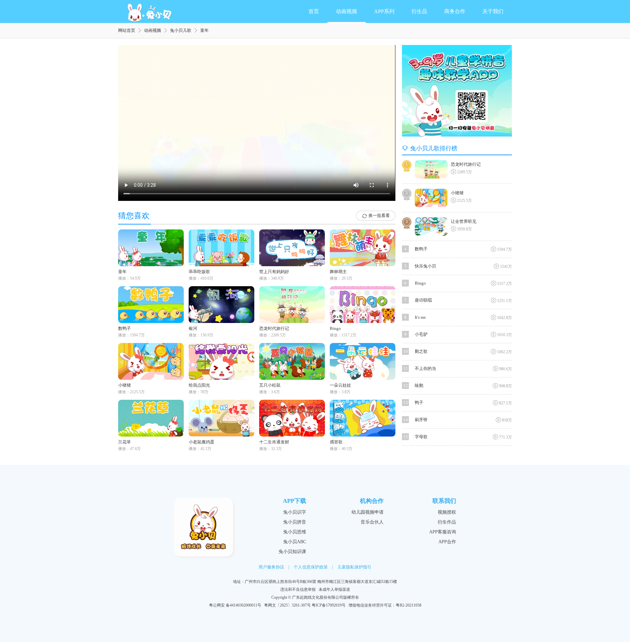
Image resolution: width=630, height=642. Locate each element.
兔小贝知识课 (292, 551)
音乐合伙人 (372, 522)
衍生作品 (447, 522)
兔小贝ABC (294, 541)
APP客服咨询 (442, 531)
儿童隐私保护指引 (354, 567)
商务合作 (454, 11)
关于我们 (492, 11)
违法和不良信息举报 (298, 589)
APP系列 (384, 11)
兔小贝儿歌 (180, 30)
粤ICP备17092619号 (329, 605)
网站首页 (126, 30)
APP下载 (294, 501)
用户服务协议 (271, 567)
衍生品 (419, 11)
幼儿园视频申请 (367, 512)
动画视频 (346, 11)
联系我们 (444, 501)
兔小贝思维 (294, 531)
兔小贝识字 (294, 512)
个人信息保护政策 (311, 567)
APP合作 (447, 541)
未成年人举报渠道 (334, 589)
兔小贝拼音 (294, 522)
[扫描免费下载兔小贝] (457, 91)
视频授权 (447, 512)
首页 (313, 11)
